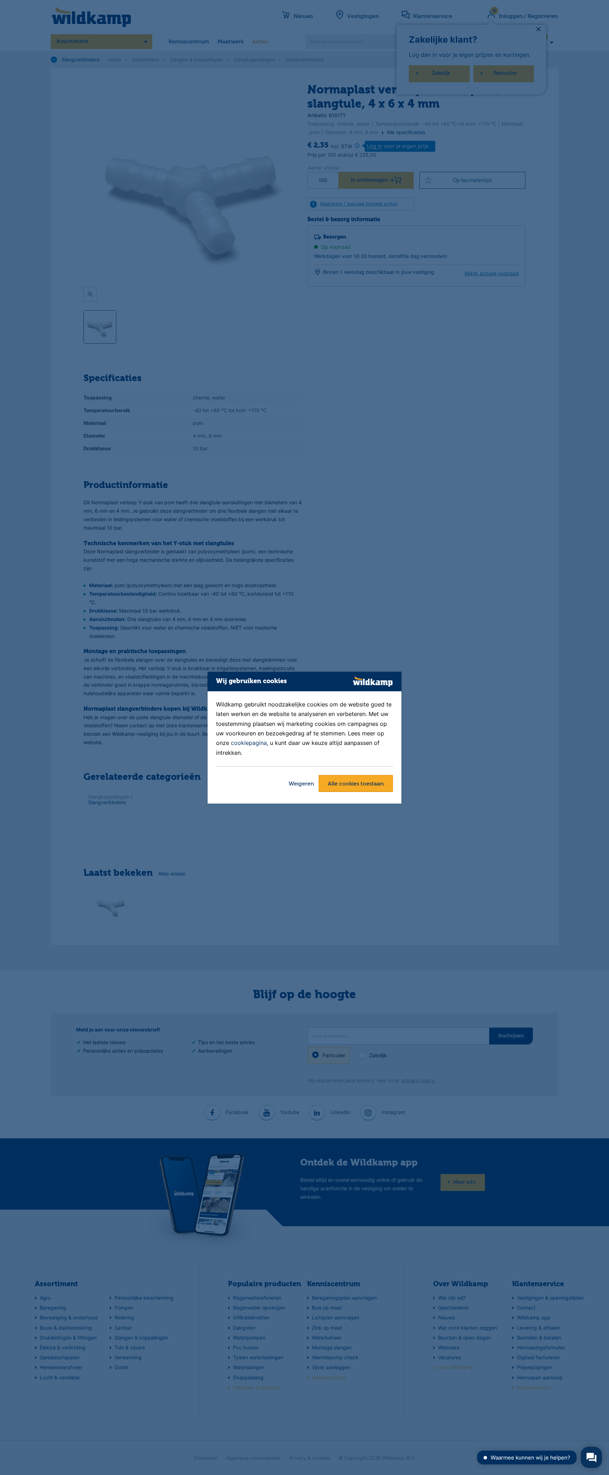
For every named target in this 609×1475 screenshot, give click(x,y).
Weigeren (301, 784)
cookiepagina (249, 743)
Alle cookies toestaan (356, 784)
